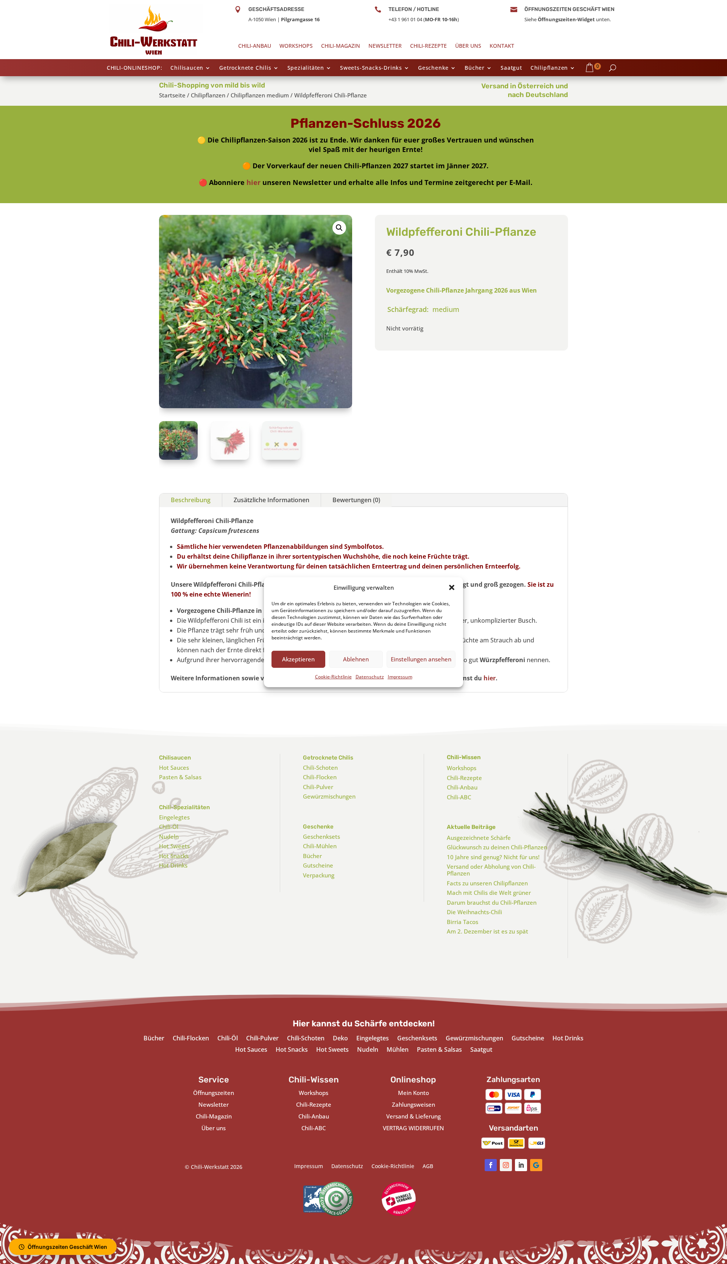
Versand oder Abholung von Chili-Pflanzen (491, 870)
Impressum (400, 676)
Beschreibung (191, 500)
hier (253, 182)
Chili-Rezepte (428, 46)
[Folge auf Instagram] (506, 1165)
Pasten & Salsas (180, 777)
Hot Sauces (174, 767)
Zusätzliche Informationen (271, 500)
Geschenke (433, 68)
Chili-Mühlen (320, 846)
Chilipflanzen (549, 68)
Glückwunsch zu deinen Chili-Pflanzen (497, 847)
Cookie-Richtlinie (333, 676)
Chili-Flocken (320, 777)
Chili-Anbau (254, 46)
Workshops (296, 46)
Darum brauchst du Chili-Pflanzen (492, 902)
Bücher (475, 68)
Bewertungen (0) (356, 500)
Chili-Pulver (318, 787)
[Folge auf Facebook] (491, 1165)
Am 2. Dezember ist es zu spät (487, 931)
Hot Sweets (174, 846)
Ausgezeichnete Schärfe (479, 837)
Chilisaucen (186, 68)
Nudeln (169, 836)
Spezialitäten (305, 68)
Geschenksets (321, 836)
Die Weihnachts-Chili (474, 912)
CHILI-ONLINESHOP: (134, 68)
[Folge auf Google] (536, 1165)
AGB (428, 1167)
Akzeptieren (298, 659)
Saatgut (511, 68)
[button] (452, 587)
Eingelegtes (174, 817)
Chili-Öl (168, 826)
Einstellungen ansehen (421, 659)
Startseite (172, 95)
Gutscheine (318, 865)
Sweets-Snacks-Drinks (371, 68)
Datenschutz (370, 676)
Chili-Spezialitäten (184, 807)
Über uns (468, 46)
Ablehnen (356, 659)
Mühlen (398, 1050)
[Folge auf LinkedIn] (521, 1165)
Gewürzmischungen (329, 796)
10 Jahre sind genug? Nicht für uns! (493, 857)
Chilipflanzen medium (260, 95)
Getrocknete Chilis (245, 68)
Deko (340, 1038)
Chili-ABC (459, 797)
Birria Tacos (462, 922)
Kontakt (502, 46)
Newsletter (385, 46)
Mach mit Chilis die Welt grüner (489, 892)
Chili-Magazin (340, 46)
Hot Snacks (174, 856)
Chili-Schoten (320, 767)
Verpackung (318, 875)
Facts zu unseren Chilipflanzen (487, 883)
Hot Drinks (173, 865)
